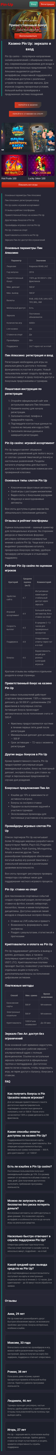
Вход (33, 4)
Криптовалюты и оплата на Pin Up (21, 235)
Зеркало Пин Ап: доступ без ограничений (25, 240)
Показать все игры (28, 184)
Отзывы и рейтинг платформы (20, 210)
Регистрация (47, 4)
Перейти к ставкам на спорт (28, 114)
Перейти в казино (28, 105)
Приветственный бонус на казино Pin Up (24, 215)
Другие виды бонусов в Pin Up (19, 220)
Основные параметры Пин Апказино (23, 195)
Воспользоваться (28, 36)
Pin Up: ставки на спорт (16, 230)
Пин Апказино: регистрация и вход (22, 200)
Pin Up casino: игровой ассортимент (22, 205)
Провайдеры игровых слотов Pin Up (22, 225)
